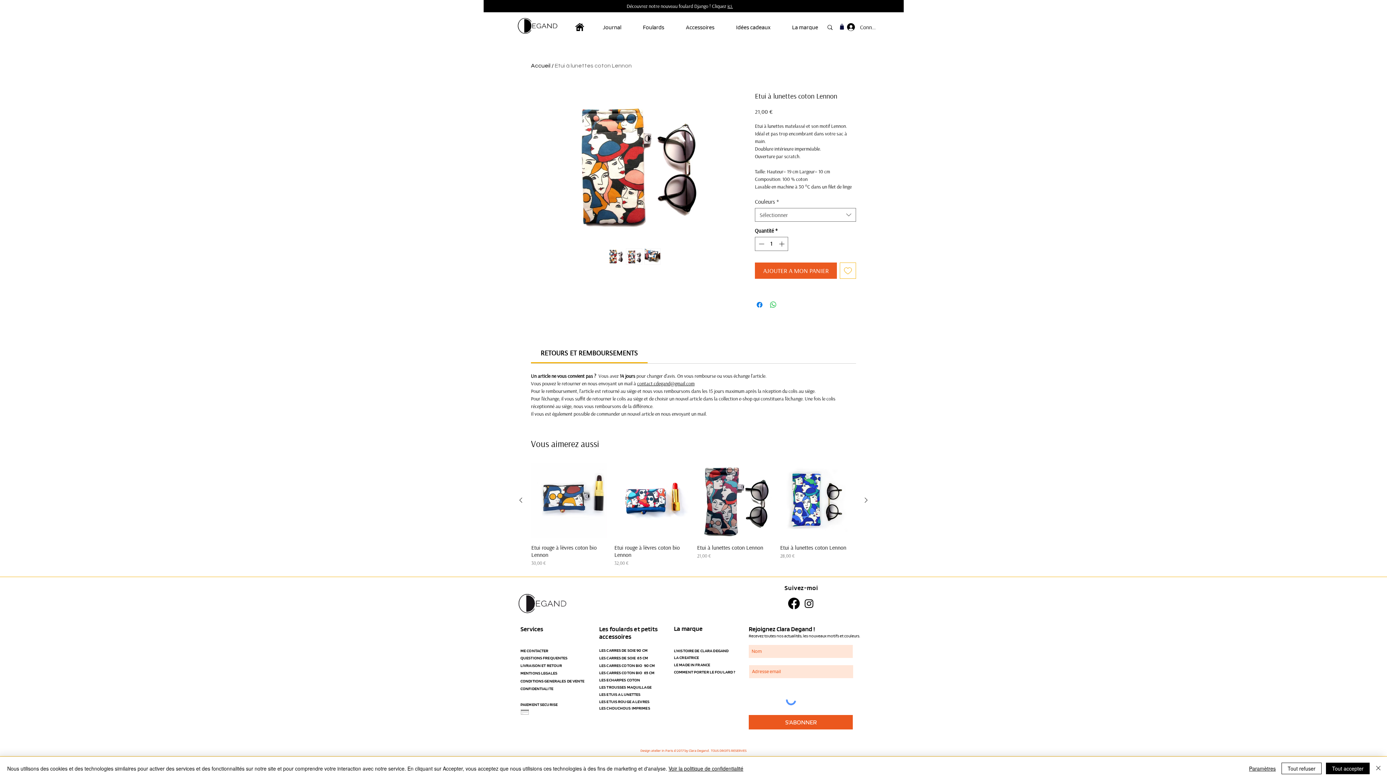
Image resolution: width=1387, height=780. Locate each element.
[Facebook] (794, 603)
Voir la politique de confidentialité (706, 768)
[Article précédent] (521, 500)
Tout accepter (1348, 768)
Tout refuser (1301, 768)
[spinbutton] (772, 244)
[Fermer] (1378, 768)
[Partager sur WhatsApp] (773, 304)
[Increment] (782, 244)
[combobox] (805, 215)
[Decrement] (761, 244)
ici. (730, 6)
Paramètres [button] (1262, 768)
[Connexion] (850, 27)
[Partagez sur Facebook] (759, 304)
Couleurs (767, 201)
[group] (693, 514)
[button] (659, 27)
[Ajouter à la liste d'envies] (848, 271)
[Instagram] (809, 603)
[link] (589, 352)
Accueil (540, 66)
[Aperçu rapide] (569, 500)
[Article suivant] (866, 500)
